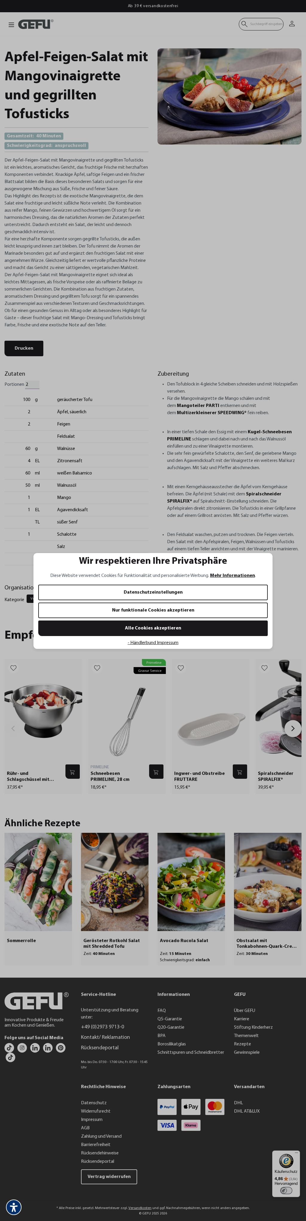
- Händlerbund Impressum (153, 643)
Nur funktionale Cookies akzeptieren (153, 610)
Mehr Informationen (232, 575)
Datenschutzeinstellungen (153, 592)
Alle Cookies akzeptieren (153, 628)
